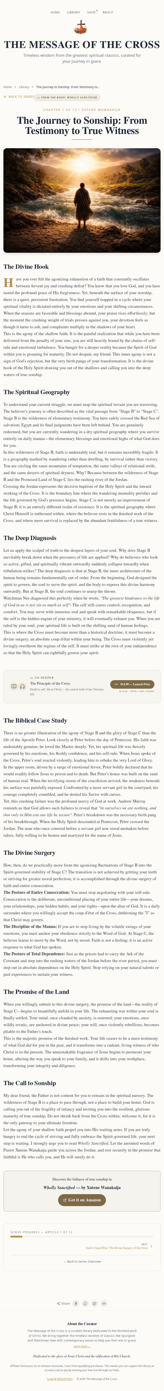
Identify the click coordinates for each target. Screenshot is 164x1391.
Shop (91, 12)
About (108, 12)
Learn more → (82, 1346)
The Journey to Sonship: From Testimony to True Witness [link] (66, 87)
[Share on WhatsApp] (85, 1303)
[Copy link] (104, 1303)
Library (73, 12)
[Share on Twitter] (94, 1303)
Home (55, 12)
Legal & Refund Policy (60, 1379)
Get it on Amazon (84, 1200)
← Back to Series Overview (82, 1261)
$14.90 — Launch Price (132, 684)
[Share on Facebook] (75, 1303)
